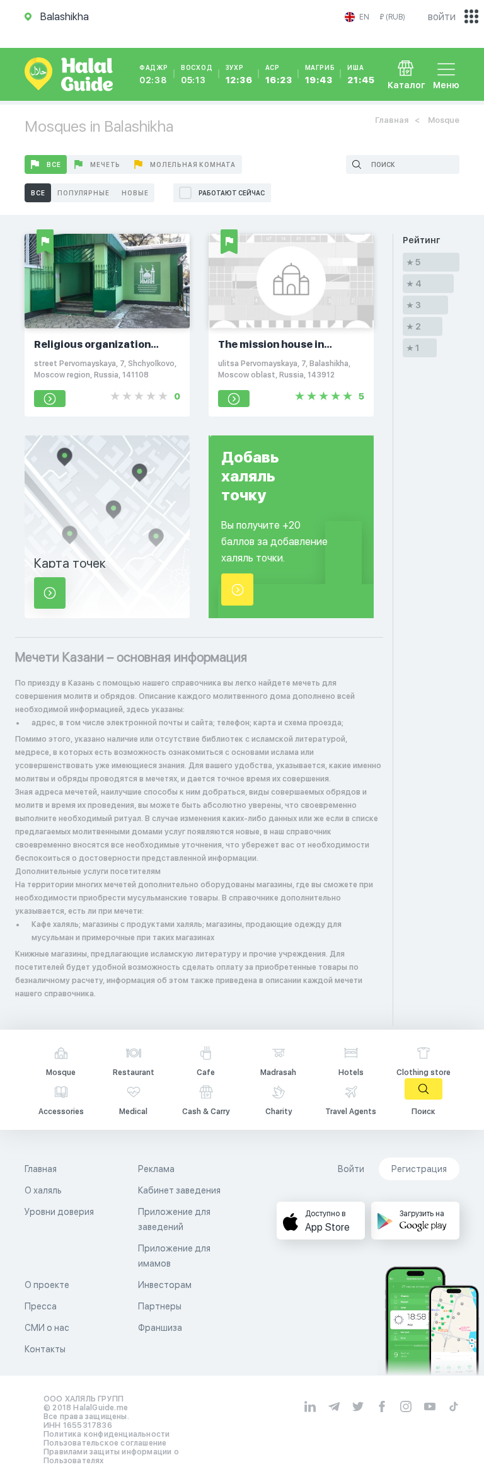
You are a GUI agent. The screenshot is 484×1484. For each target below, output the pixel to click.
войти (442, 17)
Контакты (45, 1349)
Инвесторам (165, 1285)
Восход (197, 74)
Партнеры (160, 1306)
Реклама (156, 1169)
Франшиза (160, 1328)
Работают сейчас (232, 193)
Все (53, 164)
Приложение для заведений (174, 1219)
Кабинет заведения (179, 1190)
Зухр (239, 74)
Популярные (83, 193)
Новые (135, 193)
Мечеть (105, 164)
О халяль (43, 1190)
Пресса (41, 1306)
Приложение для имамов (174, 1255)
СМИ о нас (47, 1328)
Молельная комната (193, 164)
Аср (278, 74)
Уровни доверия (59, 1212)
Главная (391, 120)
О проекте (47, 1285)
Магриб (320, 74)
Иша (360, 74)
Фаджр (153, 74)
